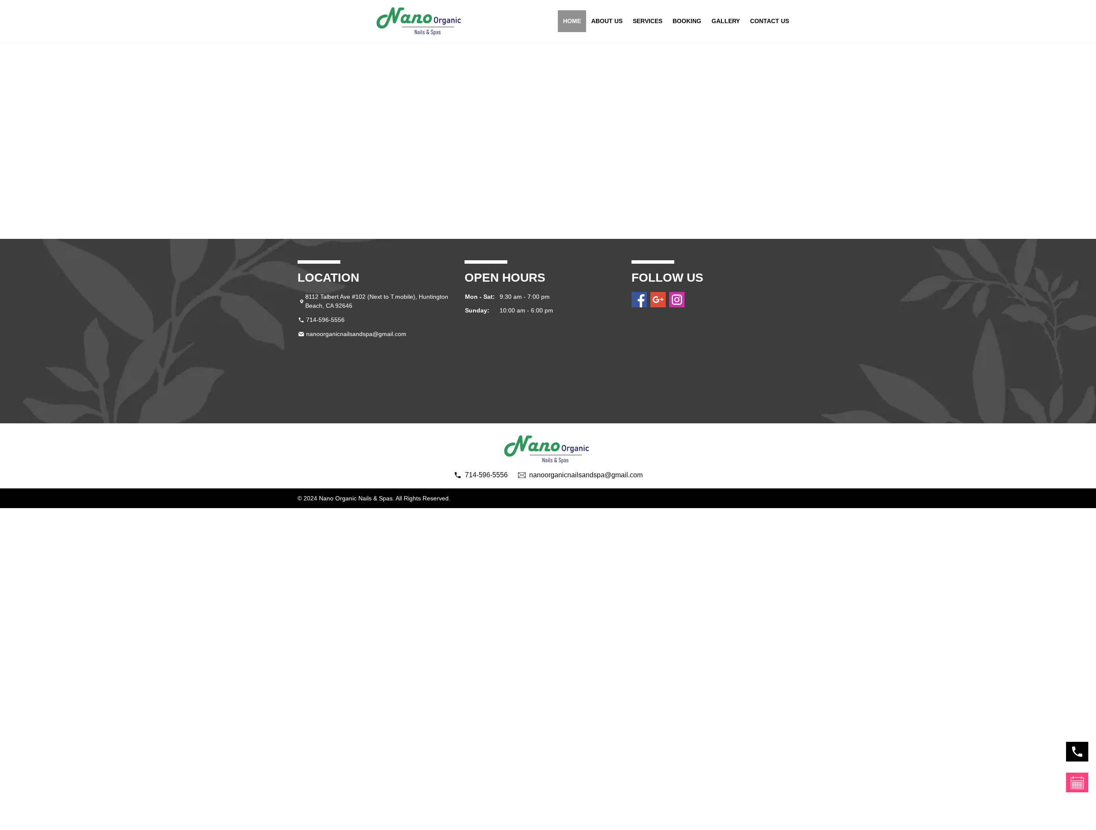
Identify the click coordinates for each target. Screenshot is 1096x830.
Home (572, 21)
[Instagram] (677, 299)
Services (647, 21)
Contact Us (769, 21)
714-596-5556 (325, 319)
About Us (606, 21)
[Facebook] (639, 299)
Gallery (726, 21)
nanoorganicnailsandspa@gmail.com (356, 333)
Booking (687, 21)
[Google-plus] (658, 299)
